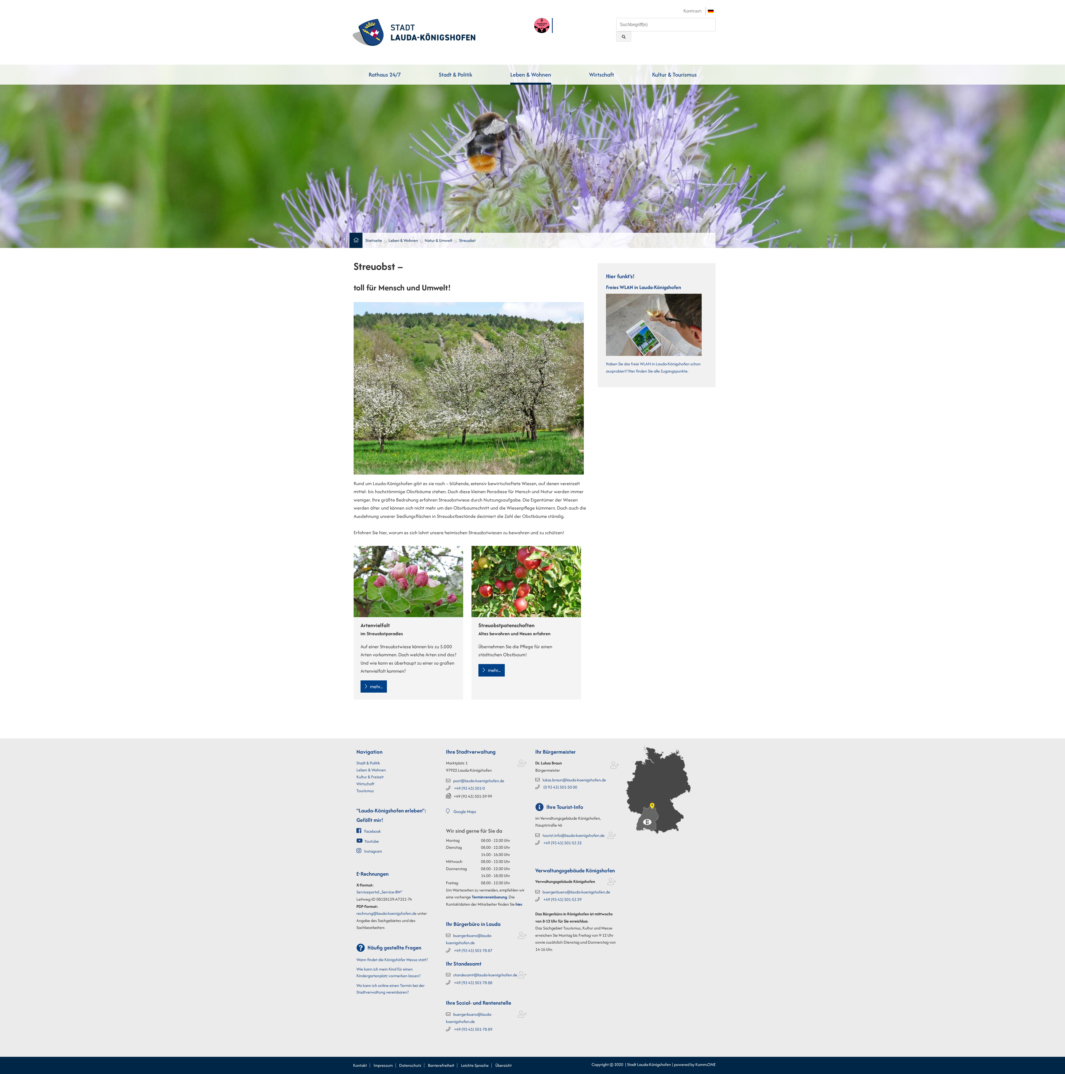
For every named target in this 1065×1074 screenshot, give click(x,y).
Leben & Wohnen (530, 74)
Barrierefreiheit (441, 1065)
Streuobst (467, 240)
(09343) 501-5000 (560, 787)
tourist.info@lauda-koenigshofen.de (573, 835)
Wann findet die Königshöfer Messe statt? (392, 959)
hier (519, 904)
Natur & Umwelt (438, 240)
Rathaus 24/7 (385, 74)
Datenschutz (410, 1065)
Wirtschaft (601, 74)
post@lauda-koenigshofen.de (478, 781)
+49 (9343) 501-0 (469, 788)
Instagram (373, 851)
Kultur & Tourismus (674, 74)
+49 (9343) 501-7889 (473, 1029)
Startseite (373, 240)
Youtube (371, 841)
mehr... (376, 686)
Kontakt (360, 1065)
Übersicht (503, 1065)
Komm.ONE (705, 1064)
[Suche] (623, 36)
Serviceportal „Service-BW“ (379, 892)
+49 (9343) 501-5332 (562, 843)
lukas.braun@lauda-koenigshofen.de (574, 780)
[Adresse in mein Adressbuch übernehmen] (522, 764)
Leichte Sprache (475, 1065)
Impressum (383, 1065)
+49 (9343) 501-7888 (473, 983)
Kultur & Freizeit (370, 777)
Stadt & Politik (455, 74)
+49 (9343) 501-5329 (562, 899)
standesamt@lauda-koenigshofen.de (485, 975)
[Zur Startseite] (413, 31)
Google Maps (464, 811)
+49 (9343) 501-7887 (473, 950)
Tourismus (365, 791)
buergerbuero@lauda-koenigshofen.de (576, 892)
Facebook (372, 831)
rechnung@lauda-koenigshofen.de (386, 913)
